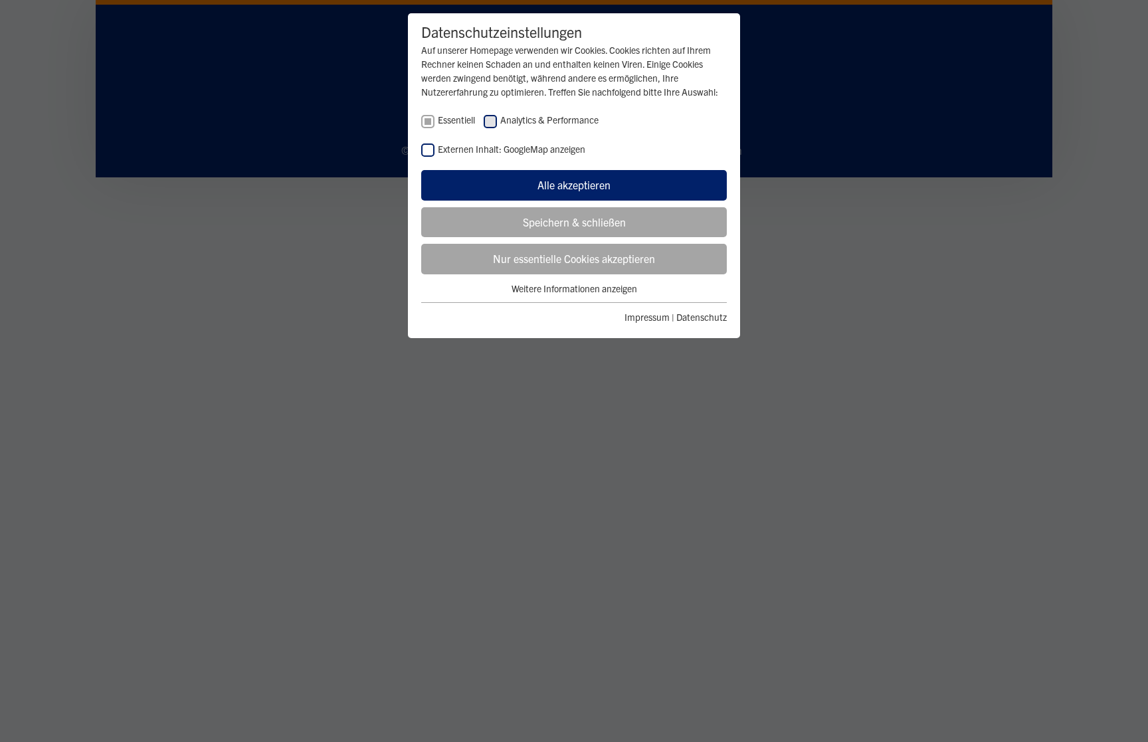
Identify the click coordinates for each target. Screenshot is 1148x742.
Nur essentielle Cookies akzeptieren (574, 258)
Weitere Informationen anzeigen (574, 288)
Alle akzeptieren (574, 184)
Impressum (647, 317)
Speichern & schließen (574, 222)
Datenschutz (701, 317)
